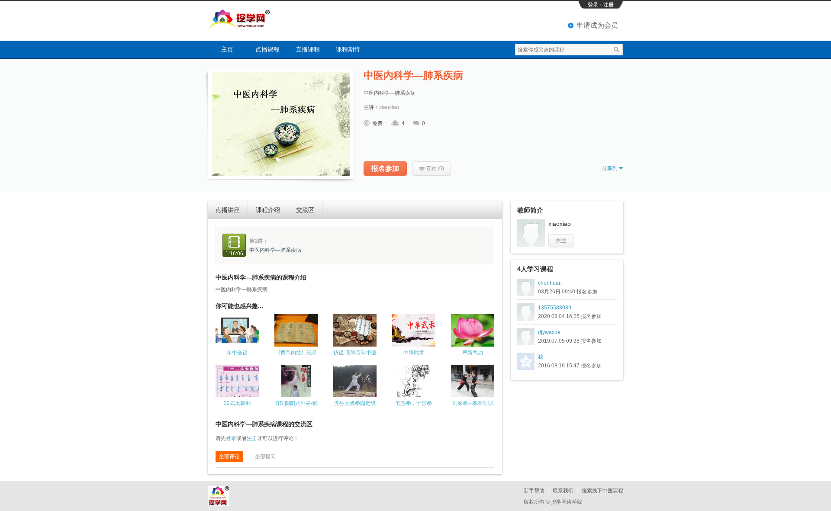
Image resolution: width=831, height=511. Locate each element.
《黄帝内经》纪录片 (296, 353)
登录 (593, 5)
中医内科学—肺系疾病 (275, 250)
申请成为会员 (597, 25)
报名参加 (385, 168)
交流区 (305, 209)
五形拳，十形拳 (414, 403)
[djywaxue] (526, 336)
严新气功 (472, 353)
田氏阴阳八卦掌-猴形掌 (296, 403)
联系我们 (563, 491)
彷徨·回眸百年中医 (355, 353)
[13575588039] (526, 312)
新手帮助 (534, 491)
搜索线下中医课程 (602, 491)
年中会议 (237, 353)
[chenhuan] (526, 287)
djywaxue (549, 332)
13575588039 (554, 308)
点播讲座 (228, 209)
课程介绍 (268, 209)
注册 (608, 5)
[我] (526, 361)
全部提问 (265, 456)
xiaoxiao (389, 107)
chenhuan (550, 283)
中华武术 (413, 353)
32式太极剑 (237, 403)
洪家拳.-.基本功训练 (472, 403)
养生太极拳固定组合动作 (355, 403)
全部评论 (229, 456)
